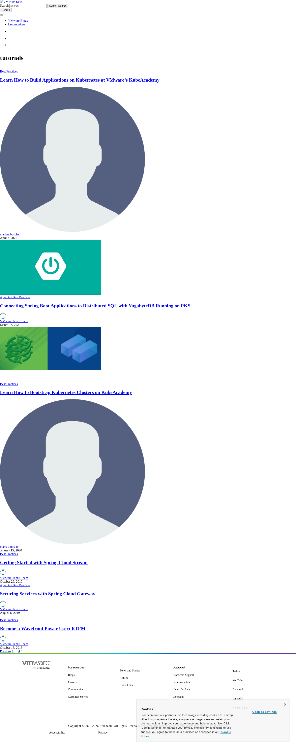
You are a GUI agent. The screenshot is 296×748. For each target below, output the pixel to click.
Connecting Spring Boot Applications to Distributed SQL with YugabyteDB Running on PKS (95, 305)
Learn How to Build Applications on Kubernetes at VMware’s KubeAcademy (79, 80)
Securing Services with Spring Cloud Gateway (47, 593)
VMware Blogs (18, 20)
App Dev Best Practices (15, 297)
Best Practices (9, 71)
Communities (16, 24)
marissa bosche (9, 234)
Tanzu (19, 1)
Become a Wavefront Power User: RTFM (43, 628)
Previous (5, 651)
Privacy (103, 732)
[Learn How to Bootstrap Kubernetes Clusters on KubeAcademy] (50, 380)
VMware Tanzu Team (14, 321)
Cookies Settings (264, 711)
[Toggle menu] (1, 15)
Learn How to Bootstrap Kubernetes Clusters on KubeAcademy (66, 392)
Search (4, 5)
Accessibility (57, 732)
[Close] (285, 704)
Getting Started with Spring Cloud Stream (44, 562)
